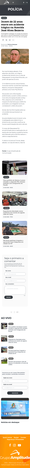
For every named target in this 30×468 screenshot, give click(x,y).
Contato (23, 437)
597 (17, 312)
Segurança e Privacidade (15, 439)
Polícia (4, 18)
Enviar (8, 297)
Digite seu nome (7, 377)
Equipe (16, 437)
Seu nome (8, 270)
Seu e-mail (8, 277)
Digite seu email (7, 384)
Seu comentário (10, 284)
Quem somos (7, 437)
